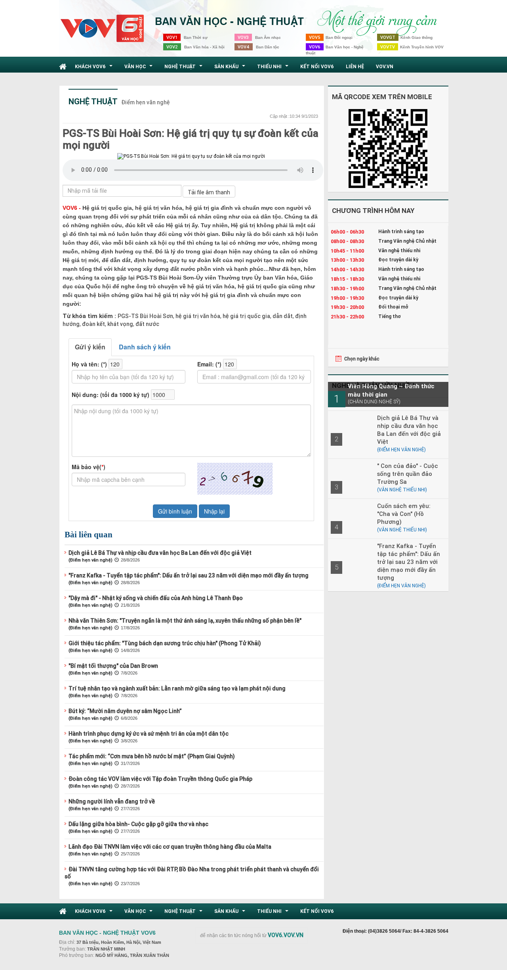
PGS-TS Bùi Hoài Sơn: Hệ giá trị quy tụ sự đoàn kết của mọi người (190, 139)
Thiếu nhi (273, 68)
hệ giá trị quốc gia (245, 316)
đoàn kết (93, 324)
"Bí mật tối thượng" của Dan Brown (113, 665)
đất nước (146, 324)
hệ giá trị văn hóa (197, 316)
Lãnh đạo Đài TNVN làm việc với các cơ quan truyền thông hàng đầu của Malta (170, 846)
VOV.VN (384, 66)
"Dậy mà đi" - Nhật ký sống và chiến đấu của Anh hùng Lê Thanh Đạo (156, 598)
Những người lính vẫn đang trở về (112, 801)
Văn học (139, 68)
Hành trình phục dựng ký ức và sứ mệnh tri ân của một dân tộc (149, 733)
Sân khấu (230, 68)
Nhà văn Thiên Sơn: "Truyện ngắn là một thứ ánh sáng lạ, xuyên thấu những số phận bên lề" (185, 620)
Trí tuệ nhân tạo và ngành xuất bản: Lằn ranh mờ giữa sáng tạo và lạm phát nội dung (177, 688)
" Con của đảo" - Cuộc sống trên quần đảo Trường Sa (407, 473)
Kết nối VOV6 (317, 66)
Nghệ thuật (184, 68)
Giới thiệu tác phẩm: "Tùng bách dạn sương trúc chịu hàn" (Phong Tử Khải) (165, 643)
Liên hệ (355, 66)
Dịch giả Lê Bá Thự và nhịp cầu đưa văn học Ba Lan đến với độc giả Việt (160, 552)
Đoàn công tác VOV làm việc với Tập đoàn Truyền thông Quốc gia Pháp (160, 778)
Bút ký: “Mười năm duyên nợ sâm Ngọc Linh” (125, 711)
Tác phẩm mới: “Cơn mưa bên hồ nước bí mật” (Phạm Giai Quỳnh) (152, 756)
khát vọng (119, 324)
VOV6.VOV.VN (285, 935)
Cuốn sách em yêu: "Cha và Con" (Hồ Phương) (404, 513)
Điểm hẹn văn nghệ (145, 102)
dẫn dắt (282, 316)
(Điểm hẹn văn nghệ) (90, 560)
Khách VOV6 (94, 68)
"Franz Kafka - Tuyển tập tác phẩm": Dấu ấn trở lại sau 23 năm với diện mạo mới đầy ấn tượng (189, 575)
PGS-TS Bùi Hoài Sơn (145, 316)
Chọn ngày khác (361, 359)
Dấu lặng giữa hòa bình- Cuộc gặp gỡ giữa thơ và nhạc (138, 824)
